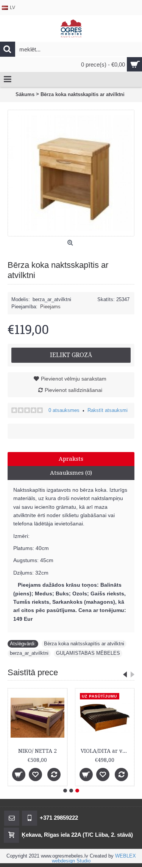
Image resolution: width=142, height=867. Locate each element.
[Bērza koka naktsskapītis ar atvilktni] (71, 173)
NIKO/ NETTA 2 (37, 751)
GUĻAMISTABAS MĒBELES (88, 653)
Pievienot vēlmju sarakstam (73, 379)
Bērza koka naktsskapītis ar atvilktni (84, 643)
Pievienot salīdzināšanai (73, 390)
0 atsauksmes (64, 410)
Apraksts (71, 458)
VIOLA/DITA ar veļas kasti (106, 751)
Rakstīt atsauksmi (107, 410)
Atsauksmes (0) (71, 472)
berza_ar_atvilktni (29, 653)
